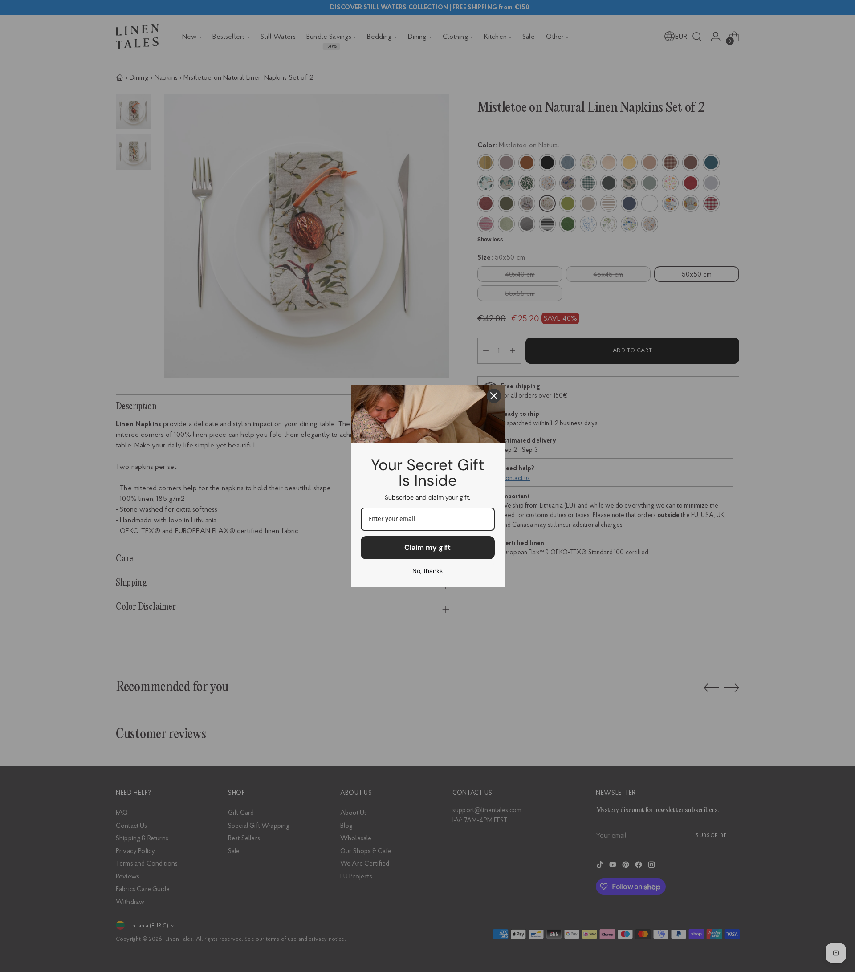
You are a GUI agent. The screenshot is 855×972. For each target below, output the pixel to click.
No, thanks (427, 571)
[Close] (494, 396)
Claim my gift (427, 547)
